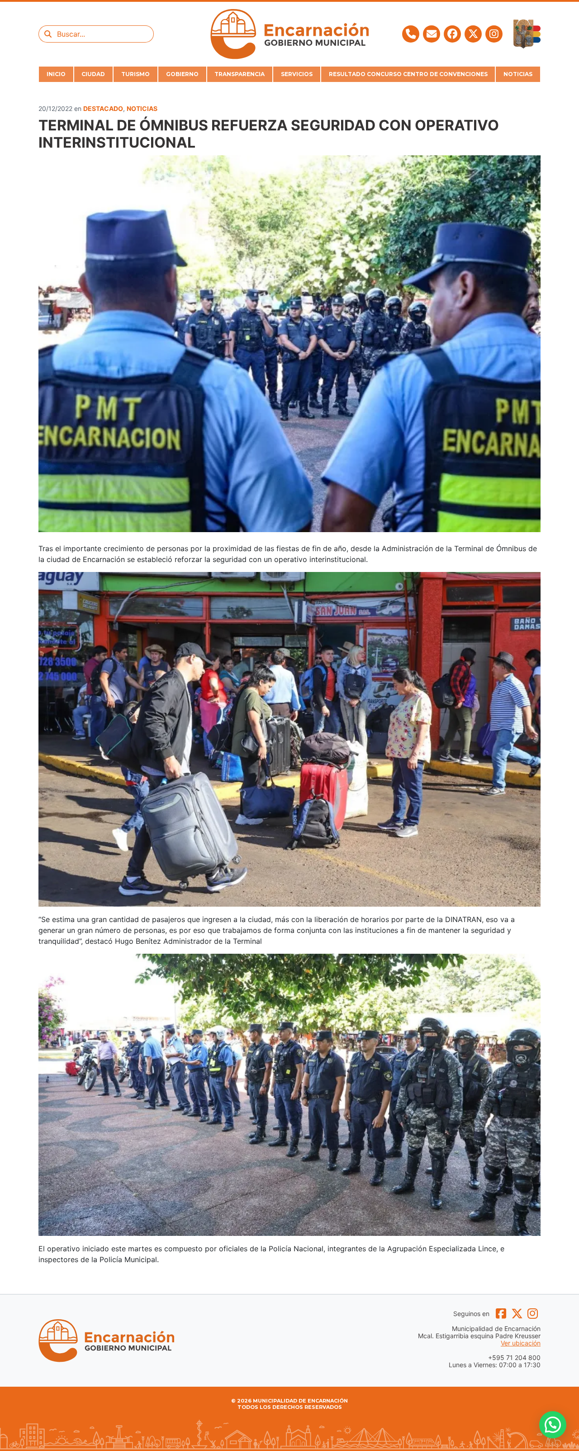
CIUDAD (93, 74)
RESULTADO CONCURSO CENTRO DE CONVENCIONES (408, 74)
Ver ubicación (521, 1343)
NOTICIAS (517, 74)
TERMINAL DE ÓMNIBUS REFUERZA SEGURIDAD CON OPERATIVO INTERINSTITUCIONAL (268, 133)
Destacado (103, 108)
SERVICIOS (297, 74)
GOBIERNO (182, 74)
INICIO (56, 74)
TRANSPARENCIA (239, 74)
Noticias (142, 108)
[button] (552, 1424)
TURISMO (135, 74)
